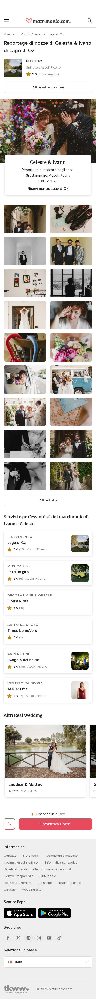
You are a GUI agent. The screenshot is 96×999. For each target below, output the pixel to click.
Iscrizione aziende (17, 883)
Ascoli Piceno (31, 34)
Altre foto (48, 500)
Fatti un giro (18, 572)
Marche (10, 34)
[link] (45, 761)
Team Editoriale (69, 883)
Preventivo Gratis (55, 824)
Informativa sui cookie (61, 862)
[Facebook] (8, 938)
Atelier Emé (17, 689)
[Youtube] (49, 938)
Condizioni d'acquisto (62, 856)
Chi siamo (44, 883)
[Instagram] (38, 938)
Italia (18, 962)
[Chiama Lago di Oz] (9, 824)
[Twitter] (18, 938)
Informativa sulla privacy (21, 862)
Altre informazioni (48, 87)
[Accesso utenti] (89, 21)
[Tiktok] (59, 938)
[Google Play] (54, 917)
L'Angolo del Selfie (23, 660)
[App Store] (20, 917)
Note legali (31, 856)
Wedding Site (32, 890)
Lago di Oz (56, 34)
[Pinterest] (28, 938)
